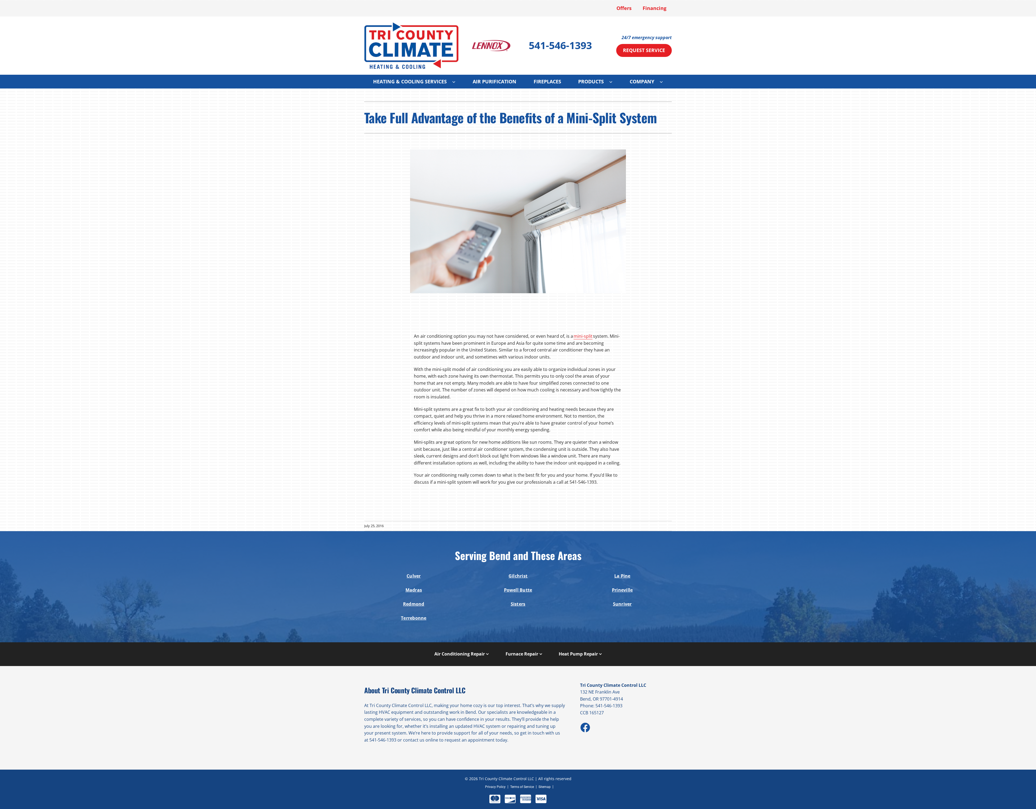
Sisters (518, 604)
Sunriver (622, 604)
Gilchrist (518, 576)
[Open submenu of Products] (613, 81)
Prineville (622, 590)
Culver (414, 576)
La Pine (622, 576)
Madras (413, 590)
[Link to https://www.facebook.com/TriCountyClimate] (585, 727)
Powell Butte (518, 590)
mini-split (583, 336)
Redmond (413, 604)
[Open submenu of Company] (664, 81)
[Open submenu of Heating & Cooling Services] (456, 81)
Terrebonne (413, 618)
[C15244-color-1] (411, 24)
